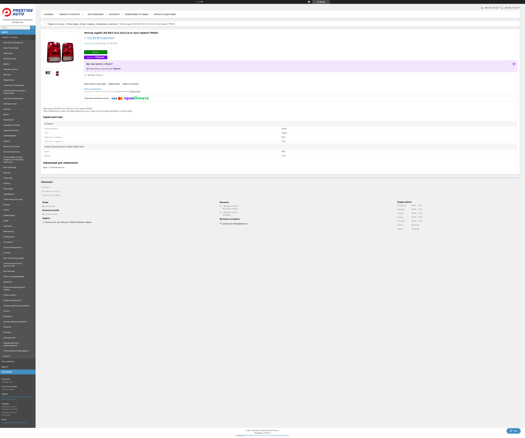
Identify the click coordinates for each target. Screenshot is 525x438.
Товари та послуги (10, 37)
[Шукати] (33, 28)
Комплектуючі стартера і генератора (14, 91)
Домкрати (7, 282)
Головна (48, 14)
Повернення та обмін (136, 14)
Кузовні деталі (9, 58)
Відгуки (5, 367)
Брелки (6, 356)
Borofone (7, 332)
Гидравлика (8, 194)
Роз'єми (6, 252)
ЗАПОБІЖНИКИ (9, 135)
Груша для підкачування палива (14, 288)
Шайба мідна (9, 215)
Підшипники (8, 80)
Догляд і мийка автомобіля (15, 321)
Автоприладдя (9, 167)
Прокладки (8, 188)
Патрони (7, 327)
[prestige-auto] (17, 12)
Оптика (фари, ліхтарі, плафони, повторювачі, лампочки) (13, 159)
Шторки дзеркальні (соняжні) (16, 305)
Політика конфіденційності (278, 435)
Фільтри (7, 172)
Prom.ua (275, 430)
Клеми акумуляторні (12, 300)
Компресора (8, 236)
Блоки (6, 114)
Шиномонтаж (9, 337)
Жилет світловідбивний (13, 276)
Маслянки (7, 316)
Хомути (6, 141)
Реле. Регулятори (10, 48)
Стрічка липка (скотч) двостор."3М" (12, 264)
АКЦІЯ (5, 220)
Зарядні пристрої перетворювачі (10, 344)
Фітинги (6, 183)
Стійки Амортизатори (12, 199)
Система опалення (11, 151)
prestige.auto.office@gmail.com (15, 422)
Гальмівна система (11, 125)
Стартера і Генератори (13, 85)
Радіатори (7, 178)
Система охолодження (13, 42)
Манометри (8, 231)
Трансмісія (7, 53)
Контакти (114, 14)
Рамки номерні (9, 295)
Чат (515, 431)
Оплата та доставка (165, 14)
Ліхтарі (6, 204)
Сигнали (7, 109)
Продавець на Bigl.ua (262, 433)
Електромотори (10, 103)
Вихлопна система (11, 146)
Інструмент (8, 242)
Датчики (7, 74)
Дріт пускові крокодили (13, 258)
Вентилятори (9, 271)
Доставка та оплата (50, 191)
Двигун (6, 64)
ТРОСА (6, 210)
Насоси (6, 311)
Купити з (91, 57)
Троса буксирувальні (12, 247)
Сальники (7, 226)
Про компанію (8, 361)
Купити (96, 52)
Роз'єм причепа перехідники (16, 350)
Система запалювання (13, 98)
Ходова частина (10, 69)
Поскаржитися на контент (257, 435)
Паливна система (11, 130)
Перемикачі (8, 119)
